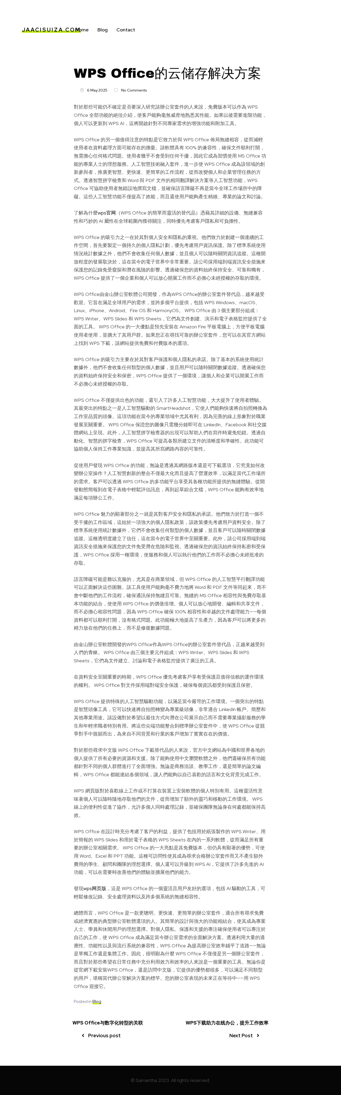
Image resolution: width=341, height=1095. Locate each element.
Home (82, 30)
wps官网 (107, 213)
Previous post (104, 1035)
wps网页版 (94, 888)
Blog (103, 30)
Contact (125, 30)
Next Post (241, 1035)
